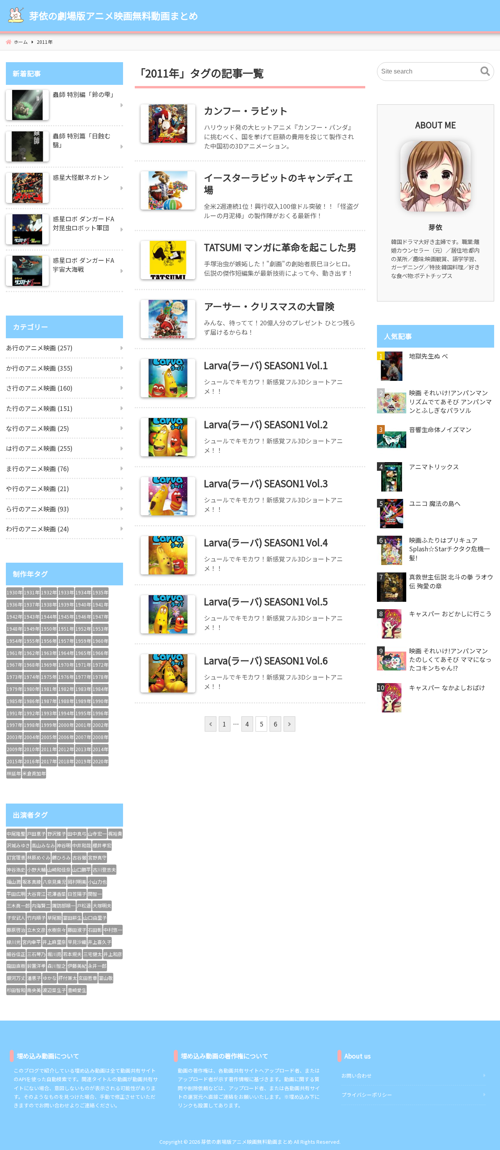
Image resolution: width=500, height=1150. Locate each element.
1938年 (49, 604)
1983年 (83, 688)
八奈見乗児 (54, 881)
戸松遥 (84, 905)
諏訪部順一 (63, 905)
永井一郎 (97, 965)
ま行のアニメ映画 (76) (37, 468)
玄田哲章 (88, 977)
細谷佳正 (16, 954)
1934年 (83, 592)
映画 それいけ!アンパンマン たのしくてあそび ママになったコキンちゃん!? (450, 659)
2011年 (49, 749)
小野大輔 (36, 869)
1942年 (14, 616)
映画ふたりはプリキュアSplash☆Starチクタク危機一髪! (449, 549)
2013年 (83, 749)
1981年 (49, 688)
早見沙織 (77, 941)
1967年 (14, 664)
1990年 (100, 701)
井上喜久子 (99, 941)
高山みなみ (43, 845)
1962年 (31, 652)
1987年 (49, 701)
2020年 (100, 761)
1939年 (66, 604)
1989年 (83, 701)
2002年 (100, 724)
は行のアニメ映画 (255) (39, 448)
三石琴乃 (36, 954)
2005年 (49, 737)
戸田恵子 (36, 833)
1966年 (100, 652)
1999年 (49, 724)
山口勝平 (81, 869)
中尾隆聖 (16, 833)
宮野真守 (97, 857)
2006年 (66, 737)
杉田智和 (16, 990)
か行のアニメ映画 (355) (39, 368)
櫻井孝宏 (102, 845)
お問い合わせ (356, 1075)
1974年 (31, 676)
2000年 (66, 724)
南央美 (34, 990)
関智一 (95, 893)
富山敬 (106, 977)
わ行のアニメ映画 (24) (37, 528)
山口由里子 (95, 917)
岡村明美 (77, 881)
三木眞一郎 (18, 905)
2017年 (49, 761)
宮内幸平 (31, 941)
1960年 (100, 640)
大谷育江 (36, 893)
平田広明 (16, 893)
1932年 (49, 592)
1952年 (83, 628)
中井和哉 (81, 845)
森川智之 (56, 965)
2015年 (14, 761)
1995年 (83, 713)
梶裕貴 (115, 833)
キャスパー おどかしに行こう (450, 613)
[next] (289, 724)
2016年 (31, 761)
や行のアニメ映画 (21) (37, 488)
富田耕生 (72, 917)
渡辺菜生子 (54, 990)
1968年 (31, 664)
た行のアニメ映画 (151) (39, 408)
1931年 (31, 592)
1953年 (100, 628)
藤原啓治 (16, 929)
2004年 (31, 737)
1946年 (83, 616)
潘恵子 (34, 977)
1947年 (100, 616)
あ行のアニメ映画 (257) (39, 347)
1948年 (14, 628)
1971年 (83, 664)
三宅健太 (92, 954)
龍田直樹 (16, 965)
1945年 (66, 616)
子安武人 (16, 917)
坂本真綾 (31, 881)
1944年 (49, 616)
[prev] (210, 724)
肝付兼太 (67, 977)
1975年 (49, 676)
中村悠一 (113, 929)
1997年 (14, 724)
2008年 (100, 737)
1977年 (83, 676)
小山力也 (97, 881)
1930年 (14, 592)
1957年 (66, 640)
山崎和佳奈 (59, 869)
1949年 (31, 628)
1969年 (49, 664)
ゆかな (50, 977)
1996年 (100, 713)
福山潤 (14, 881)
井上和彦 (113, 954)
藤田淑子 (77, 929)
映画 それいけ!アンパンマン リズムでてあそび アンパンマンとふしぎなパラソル (450, 401)
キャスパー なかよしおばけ (447, 687)
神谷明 (64, 845)
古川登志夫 (104, 869)
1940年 (83, 604)
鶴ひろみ (61, 857)
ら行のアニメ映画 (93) (37, 508)
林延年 (14, 773)
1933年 (66, 592)
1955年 (31, 640)
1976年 (66, 676)
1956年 (49, 640)
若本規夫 (72, 954)
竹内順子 (36, 917)
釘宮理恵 (16, 857)
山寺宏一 (97, 833)
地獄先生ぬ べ (428, 356)
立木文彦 (36, 929)
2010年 (31, 749)
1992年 (31, 713)
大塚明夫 (102, 905)
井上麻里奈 (54, 941)
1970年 (66, 664)
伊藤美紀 (77, 965)
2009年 (14, 749)
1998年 (31, 724)
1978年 (100, 676)
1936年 (14, 604)
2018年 (66, 761)
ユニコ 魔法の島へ (435, 503)
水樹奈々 (56, 929)
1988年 (66, 701)
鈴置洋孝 (36, 965)
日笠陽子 (77, 893)
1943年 (31, 616)
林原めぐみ (38, 857)
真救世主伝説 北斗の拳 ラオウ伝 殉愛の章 (451, 581)
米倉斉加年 (34, 773)
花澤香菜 (56, 893)
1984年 (100, 688)
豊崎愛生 (77, 990)
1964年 (66, 652)
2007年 (83, 737)
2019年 (83, 761)
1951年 (66, 628)
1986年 (31, 701)
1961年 (14, 652)
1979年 (14, 688)
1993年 (49, 713)
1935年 (100, 592)
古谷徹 (79, 857)
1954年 (14, 640)
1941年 (100, 604)
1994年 (66, 713)
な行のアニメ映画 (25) (37, 428)
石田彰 (95, 929)
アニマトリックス (434, 466)
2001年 (83, 724)
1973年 (14, 676)
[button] (485, 71)
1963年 (49, 652)
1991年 (14, 713)
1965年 (83, 652)
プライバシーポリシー (366, 1094)
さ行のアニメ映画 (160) (39, 388)
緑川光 (14, 941)
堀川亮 (54, 954)
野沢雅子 (56, 833)
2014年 (100, 749)
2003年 (14, 737)
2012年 (66, 749)
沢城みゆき (18, 845)
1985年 (14, 701)
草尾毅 (54, 917)
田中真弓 (77, 833)
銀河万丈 (16, 977)
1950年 (49, 628)
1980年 (31, 688)
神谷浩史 (16, 869)
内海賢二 (41, 905)
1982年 (66, 688)
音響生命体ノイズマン (440, 429)
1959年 (83, 640)
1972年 (100, 664)
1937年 (31, 604)
